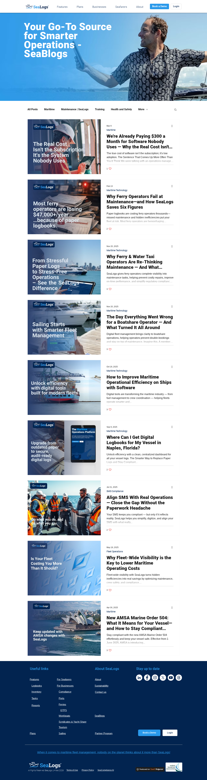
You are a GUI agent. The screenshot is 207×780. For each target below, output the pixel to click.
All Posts (32, 109)
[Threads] (179, 677)
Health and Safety (121, 109)
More (141, 109)
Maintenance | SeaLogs (74, 109)
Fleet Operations (115, 551)
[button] (175, 110)
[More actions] (173, 126)
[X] (163, 677)
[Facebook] (147, 677)
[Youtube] (171, 677)
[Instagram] (155, 677)
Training (99, 109)
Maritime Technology (117, 190)
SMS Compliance (115, 491)
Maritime (49, 109)
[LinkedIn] (139, 677)
